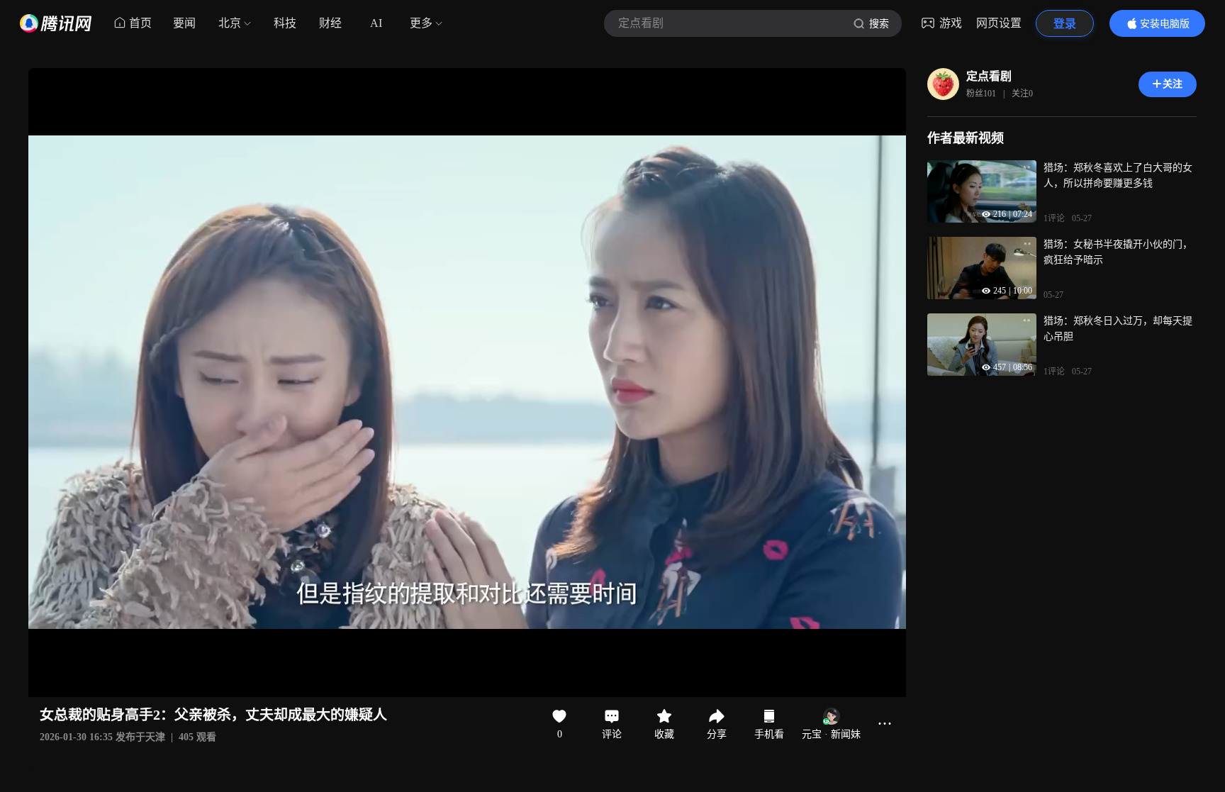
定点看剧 (989, 76)
